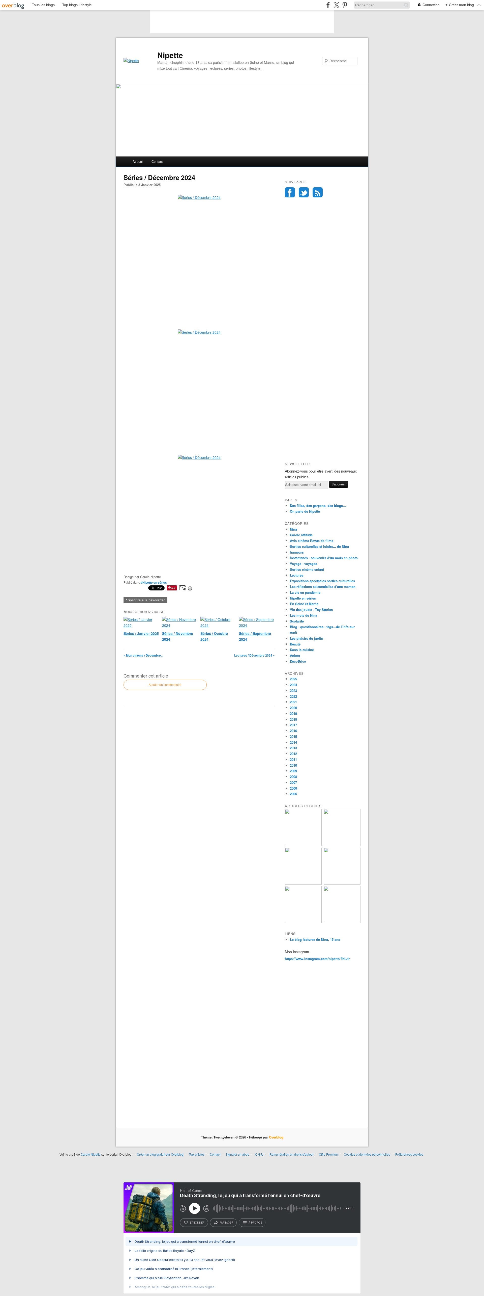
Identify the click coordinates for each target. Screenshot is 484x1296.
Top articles (196, 1154)
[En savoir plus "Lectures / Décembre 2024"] (342, 883)
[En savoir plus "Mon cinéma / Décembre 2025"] (342, 921)
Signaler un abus (238, 1154)
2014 (293, 742)
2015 (293, 736)
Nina (293, 529)
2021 (293, 701)
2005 (293, 793)
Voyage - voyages (303, 563)
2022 (293, 696)
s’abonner (197, 1222)
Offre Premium (329, 1154)
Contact (157, 161)
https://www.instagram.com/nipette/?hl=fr (317, 958)
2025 (293, 679)
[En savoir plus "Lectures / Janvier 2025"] (342, 844)
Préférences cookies (409, 1154)
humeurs (297, 552)
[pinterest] (345, 5)
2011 (293, 759)
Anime (295, 655)
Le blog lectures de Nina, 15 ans (315, 939)
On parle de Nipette (305, 511)
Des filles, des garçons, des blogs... (318, 505)
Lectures (296, 575)
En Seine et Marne (304, 603)
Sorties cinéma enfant (307, 569)
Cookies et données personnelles (367, 1154)
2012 (293, 753)
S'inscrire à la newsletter (145, 600)
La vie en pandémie (305, 592)
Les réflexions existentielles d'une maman (322, 586)
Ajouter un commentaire (165, 685)
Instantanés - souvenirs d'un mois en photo (324, 557)
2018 (293, 719)
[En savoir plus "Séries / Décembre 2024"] (303, 921)
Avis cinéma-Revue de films (311, 540)
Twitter (304, 192)
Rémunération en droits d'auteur (291, 1154)
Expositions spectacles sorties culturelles (322, 580)
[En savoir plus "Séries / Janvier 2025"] (303, 883)
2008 (293, 776)
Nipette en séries (303, 598)
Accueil (138, 161)
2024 (293, 684)
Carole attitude (301, 534)
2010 (293, 765)
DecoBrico (298, 661)
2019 (293, 713)
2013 (293, 747)
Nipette (170, 55)
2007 (293, 782)
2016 (293, 730)
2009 (293, 770)
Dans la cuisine (302, 649)
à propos (255, 1222)
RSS (318, 192)
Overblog (276, 1137)
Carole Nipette (91, 1154)
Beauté (295, 644)
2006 (293, 788)
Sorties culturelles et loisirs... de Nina (319, 546)
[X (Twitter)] (336, 5)
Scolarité (297, 621)
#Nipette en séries (154, 582)
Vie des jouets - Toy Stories (311, 609)
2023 (293, 690)
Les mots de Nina (303, 615)
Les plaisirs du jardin (306, 638)
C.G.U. (259, 1154)
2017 (293, 724)
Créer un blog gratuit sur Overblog (160, 1154)
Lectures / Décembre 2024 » (254, 655)
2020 (293, 707)
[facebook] (328, 5)
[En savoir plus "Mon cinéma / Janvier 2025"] (303, 844)
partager (226, 1222)
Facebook (290, 192)
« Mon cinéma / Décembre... (143, 655)
